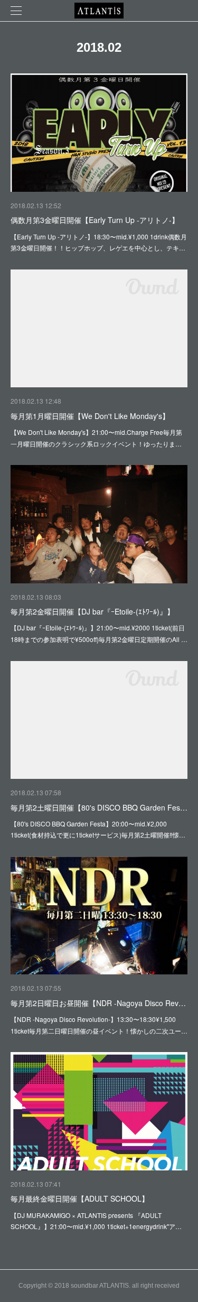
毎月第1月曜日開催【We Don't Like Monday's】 (90, 416)
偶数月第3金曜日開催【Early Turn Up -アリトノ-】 (95, 220)
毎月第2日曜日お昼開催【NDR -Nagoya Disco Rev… (98, 1003)
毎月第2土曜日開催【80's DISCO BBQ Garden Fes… (99, 807)
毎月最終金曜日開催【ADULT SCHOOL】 (80, 1198)
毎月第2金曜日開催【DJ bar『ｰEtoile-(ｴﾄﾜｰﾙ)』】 (92, 611)
